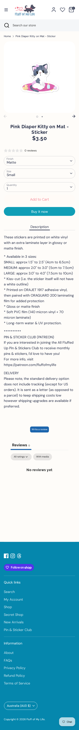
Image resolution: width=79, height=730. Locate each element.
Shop (8, 607)
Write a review (39, 429)
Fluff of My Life (35, 719)
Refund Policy (14, 675)
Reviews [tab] (21, 444)
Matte (11, 162)
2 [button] (42, 116)
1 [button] (37, 117)
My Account (13, 599)
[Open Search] (6, 25)
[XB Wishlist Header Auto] (62, 9)
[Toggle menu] (6, 10)
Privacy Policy (15, 668)
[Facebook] (6, 556)
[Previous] (5, 116)
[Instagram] (12, 556)
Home (7, 36)
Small (11, 175)
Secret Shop (13, 614)
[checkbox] (42, 456)
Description (39, 226)
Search (9, 591)
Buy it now (39, 211)
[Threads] (19, 556)
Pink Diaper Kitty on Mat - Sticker (36, 36)
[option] (39, 77)
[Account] (54, 8)
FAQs (8, 660)
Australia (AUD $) (19, 706)
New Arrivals (14, 622)
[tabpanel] (39, 482)
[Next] (74, 116)
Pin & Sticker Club (18, 630)
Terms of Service (17, 683)
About (9, 652)
